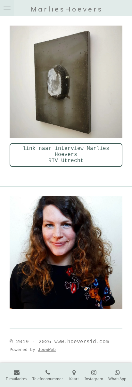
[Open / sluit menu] (7, 8)
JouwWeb (47, 349)
